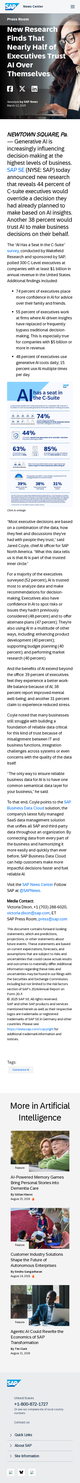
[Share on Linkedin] (34, 90)
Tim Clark (21, 1348)
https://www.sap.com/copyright (30, 1029)
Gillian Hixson (23, 1194)
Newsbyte (13, 101)
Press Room (18, 19)
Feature (19, 1167)
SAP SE (15, 170)
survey (13, 251)
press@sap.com (52, 919)
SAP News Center (37, 884)
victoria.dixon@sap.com (28, 913)
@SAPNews (30, 890)
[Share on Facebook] (10, 90)
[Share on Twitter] (22, 90)
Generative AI (20, 1069)
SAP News (31, 101)
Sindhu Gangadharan (28, 1271)
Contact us (22, 1422)
